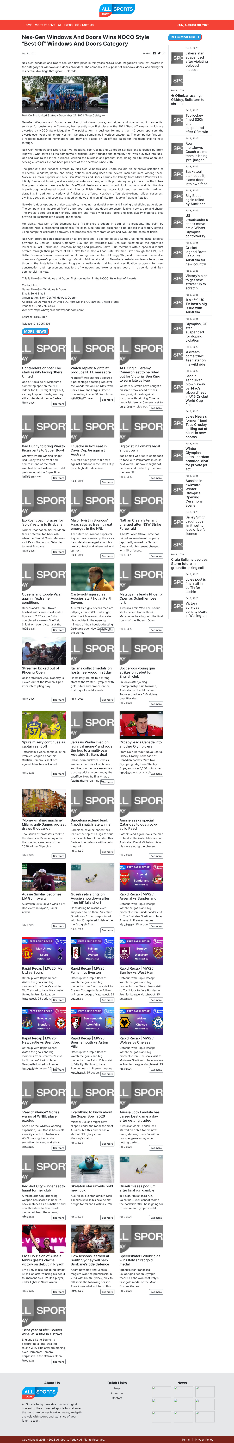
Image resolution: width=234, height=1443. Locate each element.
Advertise (117, 1393)
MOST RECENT (45, 25)
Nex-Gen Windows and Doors (96, 169)
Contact (117, 1398)
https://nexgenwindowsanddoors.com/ (59, 310)
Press (117, 1388)
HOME (27, 25)
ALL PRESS (65, 25)
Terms (186, 1439)
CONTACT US (84, 25)
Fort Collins (94, 149)
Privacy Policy (204, 1439)
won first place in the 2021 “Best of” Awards (118, 126)
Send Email (37, 293)
